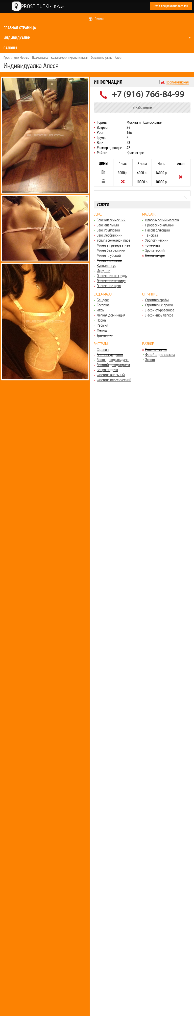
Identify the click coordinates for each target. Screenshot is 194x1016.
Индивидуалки (17, 37)
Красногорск (59, 58)
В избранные (142, 107)
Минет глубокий (109, 255)
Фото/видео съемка (160, 354)
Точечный (152, 245)
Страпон (103, 349)
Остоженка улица (101, 58)
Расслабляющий (157, 230)
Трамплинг (105, 335)
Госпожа (103, 305)
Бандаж (103, 300)
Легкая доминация (111, 315)
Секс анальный (108, 225)
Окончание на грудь (112, 275)
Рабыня (102, 325)
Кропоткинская (78, 58)
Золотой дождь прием (113, 364)
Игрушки (103, 270)
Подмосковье (40, 58)
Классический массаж (162, 220)
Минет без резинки (111, 250)
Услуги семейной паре (113, 240)
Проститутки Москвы (17, 58)
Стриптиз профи (157, 300)
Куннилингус (106, 265)
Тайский (151, 235)
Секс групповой (108, 230)
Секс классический (111, 220)
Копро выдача (107, 369)
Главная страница (20, 27)
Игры (101, 310)
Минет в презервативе (113, 245)
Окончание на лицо (111, 280)
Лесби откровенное (159, 310)
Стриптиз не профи (159, 305)
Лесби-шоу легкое (159, 315)
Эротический (155, 250)
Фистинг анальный (111, 374)
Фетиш (102, 330)
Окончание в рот (109, 285)
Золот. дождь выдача (113, 359)
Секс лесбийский (110, 235)
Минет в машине (109, 260)
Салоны (10, 48)
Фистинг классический (114, 379)
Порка (101, 320)
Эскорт (150, 359)
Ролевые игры (156, 349)
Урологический (156, 240)
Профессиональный (159, 225)
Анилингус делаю (110, 354)
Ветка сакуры (155, 255)
